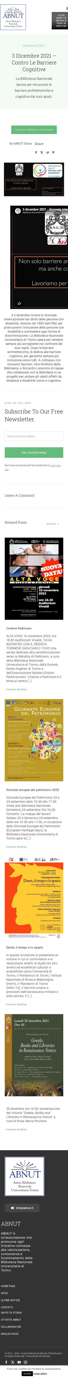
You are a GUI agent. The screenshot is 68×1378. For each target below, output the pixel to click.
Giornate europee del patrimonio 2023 (32, 790)
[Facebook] (36, 152)
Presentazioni (46, 129)
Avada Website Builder (32, 1353)
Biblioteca (32, 129)
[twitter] (12, 1362)
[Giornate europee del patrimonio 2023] (34, 740)
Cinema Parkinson (19, 628)
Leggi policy (40, 1373)
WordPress (44, 1356)
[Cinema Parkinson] (34, 579)
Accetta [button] (27, 1374)
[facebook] (6, 1362)
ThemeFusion (55, 1353)
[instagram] (25, 1362)
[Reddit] (47, 152)
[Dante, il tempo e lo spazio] (34, 898)
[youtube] (19, 1362)
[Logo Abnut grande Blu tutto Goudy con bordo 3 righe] (13, 6)
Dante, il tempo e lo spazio (24, 947)
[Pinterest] (53, 152)
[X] (42, 152)
